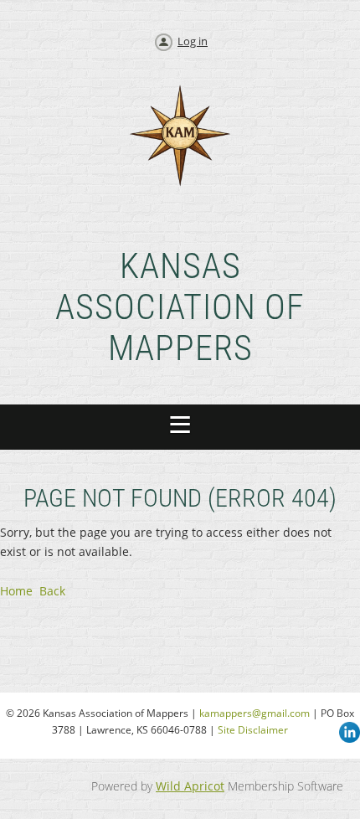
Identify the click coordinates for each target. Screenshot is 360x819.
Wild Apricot (190, 786)
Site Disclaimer (253, 730)
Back (52, 591)
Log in (192, 41)
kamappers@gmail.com (254, 713)
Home (16, 591)
